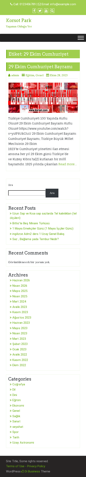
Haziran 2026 (21, 280)
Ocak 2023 (19, 349)
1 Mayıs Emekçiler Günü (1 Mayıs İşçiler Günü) (42, 228)
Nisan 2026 (19, 286)
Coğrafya (18, 384)
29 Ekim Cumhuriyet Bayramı (40, 66)
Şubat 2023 (20, 344)
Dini (14, 395)
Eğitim (30, 75)
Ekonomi (18, 405)
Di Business (32, 471)
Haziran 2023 (21, 323)
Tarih (15, 437)
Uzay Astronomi (23, 442)
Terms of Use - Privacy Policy (25, 466)
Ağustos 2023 (21, 317)
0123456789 (28, 4)
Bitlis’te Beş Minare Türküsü (31, 223)
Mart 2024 (19, 301)
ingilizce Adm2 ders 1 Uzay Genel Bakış (38, 234)
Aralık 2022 (19, 354)
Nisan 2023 (19, 333)
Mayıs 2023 (19, 328)
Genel (39, 75)
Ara (10, 185)
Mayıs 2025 (19, 291)
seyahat (17, 427)
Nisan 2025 (19, 296)
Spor (15, 432)
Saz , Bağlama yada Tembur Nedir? (35, 239)
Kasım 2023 (20, 312)
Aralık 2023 (19, 307)
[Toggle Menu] (81, 38)
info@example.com (63, 4)
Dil (13, 389)
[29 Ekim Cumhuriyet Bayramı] (43, 98)
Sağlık (16, 416)
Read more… (67, 164)
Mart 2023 (19, 339)
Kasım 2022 (20, 360)
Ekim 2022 (19, 365)
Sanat (16, 421)
